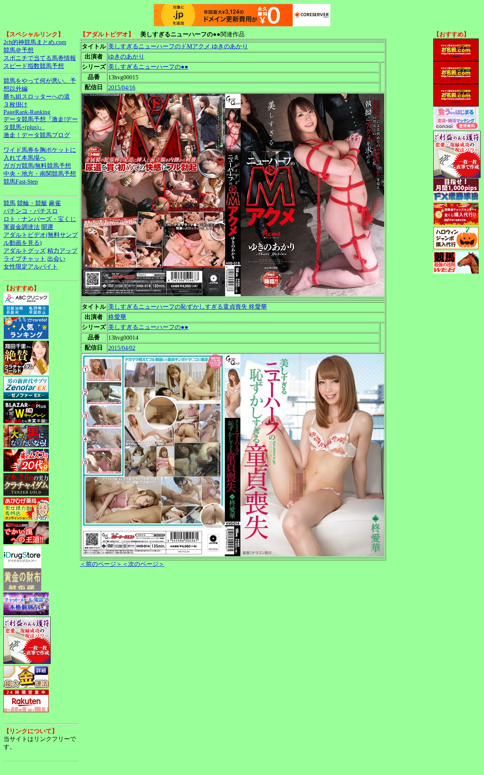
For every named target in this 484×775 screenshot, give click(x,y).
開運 (47, 227)
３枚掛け (15, 104)
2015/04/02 (121, 348)
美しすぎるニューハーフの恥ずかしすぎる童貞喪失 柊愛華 (187, 306)
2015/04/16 (121, 87)
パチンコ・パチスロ (30, 211)
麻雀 (55, 203)
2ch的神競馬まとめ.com (34, 42)
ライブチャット (24, 258)
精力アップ (62, 251)
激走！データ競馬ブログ (36, 135)
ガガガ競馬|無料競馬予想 (37, 165)
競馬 (9, 203)
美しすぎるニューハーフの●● (148, 66)
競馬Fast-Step (20, 181)
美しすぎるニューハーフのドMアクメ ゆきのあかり (178, 46)
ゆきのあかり (126, 56)
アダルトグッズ (24, 251)
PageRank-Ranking (26, 112)
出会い (56, 258)
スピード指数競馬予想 (33, 66)
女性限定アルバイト (30, 266)
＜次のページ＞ (143, 564)
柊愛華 (117, 317)
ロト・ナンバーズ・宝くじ (39, 219)
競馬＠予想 (18, 50)
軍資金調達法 (21, 227)
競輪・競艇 (32, 203)
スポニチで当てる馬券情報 (39, 58)
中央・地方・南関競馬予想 (39, 173)
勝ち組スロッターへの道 (36, 96)
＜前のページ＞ (101, 564)
